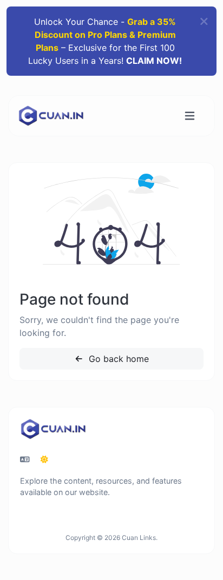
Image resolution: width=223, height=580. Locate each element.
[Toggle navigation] (190, 116)
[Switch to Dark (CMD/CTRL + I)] (44, 459)
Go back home (117, 358)
